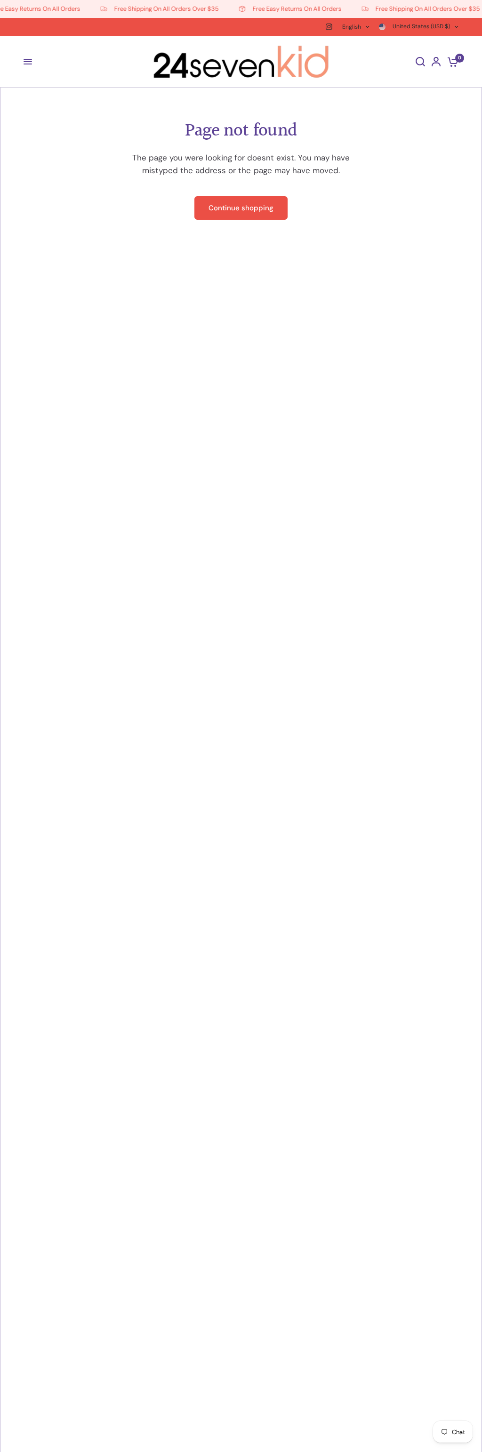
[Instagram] (329, 27)
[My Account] (436, 62)
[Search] (420, 62)
